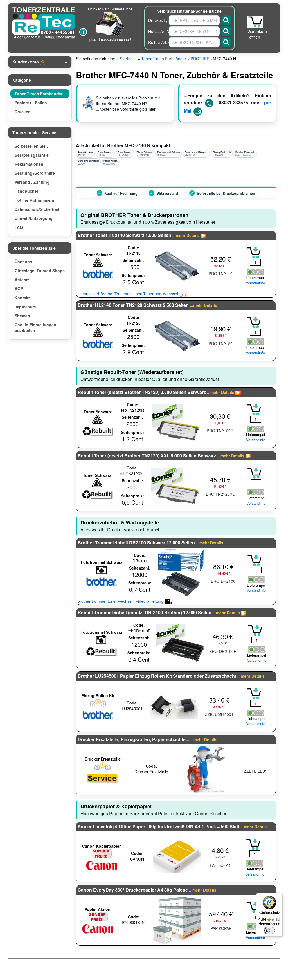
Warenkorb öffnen (257, 34)
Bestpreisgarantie (32, 155)
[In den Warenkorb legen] (254, 252)
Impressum (25, 306)
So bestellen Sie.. (31, 146)
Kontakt (22, 297)
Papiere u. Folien (31, 102)
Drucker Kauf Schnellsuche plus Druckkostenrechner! (110, 24)
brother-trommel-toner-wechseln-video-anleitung (121, 601)
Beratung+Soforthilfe (35, 173)
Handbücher (26, 191)
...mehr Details (186, 235)
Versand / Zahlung (32, 182)
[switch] (269, 930)
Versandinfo (255, 282)
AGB (19, 288)
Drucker (22, 111)
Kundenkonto (26, 62)
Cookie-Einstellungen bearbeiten (35, 327)
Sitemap (22, 315)
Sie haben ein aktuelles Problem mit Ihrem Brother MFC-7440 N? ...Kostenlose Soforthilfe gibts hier (128, 103)
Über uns (23, 261)
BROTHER (200, 58)
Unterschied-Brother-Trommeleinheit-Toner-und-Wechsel (128, 293)
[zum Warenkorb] (255, 22)
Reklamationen (29, 164)
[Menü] (279, 896)
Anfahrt (22, 279)
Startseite (128, 58)
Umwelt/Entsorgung (34, 218)
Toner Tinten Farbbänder (38, 93)
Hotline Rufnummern (34, 200)
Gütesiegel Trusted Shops (40, 270)
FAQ (19, 227)
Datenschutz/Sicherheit (37, 209)
